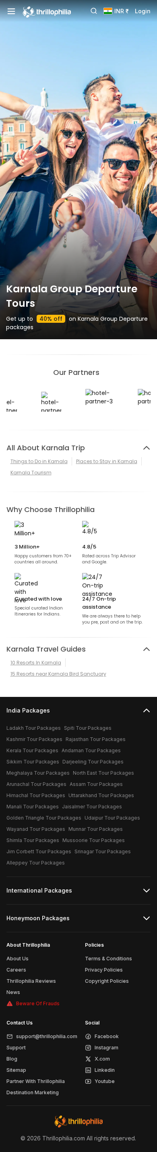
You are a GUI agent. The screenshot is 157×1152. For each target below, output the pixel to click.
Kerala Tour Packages (32, 750)
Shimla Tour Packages (32, 840)
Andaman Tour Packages (91, 750)
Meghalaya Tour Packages (38, 773)
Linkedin (105, 1070)
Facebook (107, 1036)
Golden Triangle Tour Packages (43, 818)
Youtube (105, 1081)
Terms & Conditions (108, 959)
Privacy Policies (104, 970)
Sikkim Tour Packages (32, 762)
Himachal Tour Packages (35, 795)
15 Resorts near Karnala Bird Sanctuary (58, 673)
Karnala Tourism (31, 472)
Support (16, 1048)
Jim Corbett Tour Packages (38, 851)
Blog (11, 1059)
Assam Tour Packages (96, 784)
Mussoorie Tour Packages (93, 840)
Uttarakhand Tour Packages (101, 795)
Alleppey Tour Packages (35, 863)
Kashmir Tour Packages (34, 739)
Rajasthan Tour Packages (96, 739)
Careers (16, 970)
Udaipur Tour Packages (112, 818)
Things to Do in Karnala (39, 461)
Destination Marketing (32, 1092)
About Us (17, 959)
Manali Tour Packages (32, 807)
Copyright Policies (107, 981)
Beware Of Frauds (38, 1003)
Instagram (106, 1048)
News (13, 992)
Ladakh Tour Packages (33, 728)
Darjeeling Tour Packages (93, 762)
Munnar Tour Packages (95, 829)
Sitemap (16, 1070)
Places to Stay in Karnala (106, 461)
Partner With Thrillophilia (35, 1081)
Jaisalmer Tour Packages (92, 807)
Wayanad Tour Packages (35, 829)
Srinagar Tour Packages (102, 851)
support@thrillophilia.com (46, 1036)
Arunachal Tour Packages (36, 784)
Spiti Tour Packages (88, 728)
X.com (102, 1059)
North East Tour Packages (103, 773)
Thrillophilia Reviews (31, 981)
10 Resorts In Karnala (35, 662)
